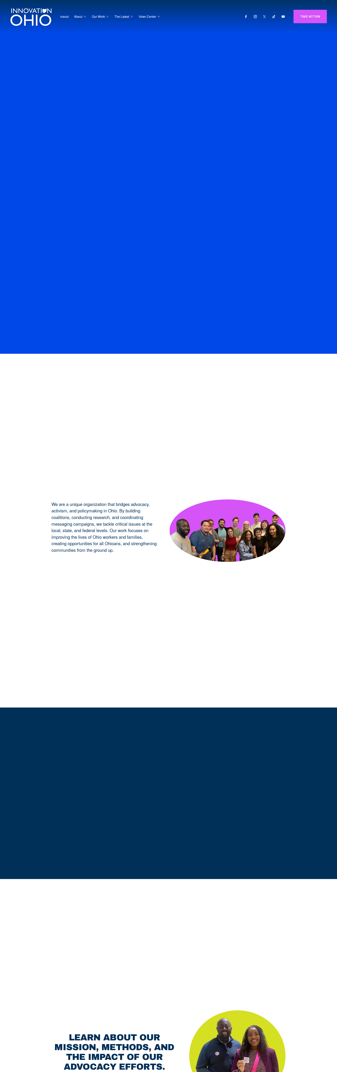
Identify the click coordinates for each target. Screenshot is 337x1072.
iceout (64, 16)
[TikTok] (274, 17)
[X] (264, 17)
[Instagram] (255, 17)
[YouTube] (283, 17)
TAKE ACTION (310, 16)
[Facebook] (246, 17)
